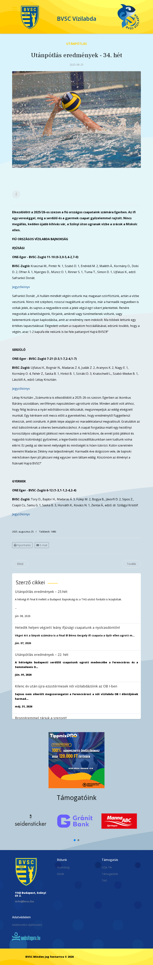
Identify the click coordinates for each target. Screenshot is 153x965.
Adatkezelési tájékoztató (27, 924)
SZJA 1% (107, 867)
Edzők (60, 874)
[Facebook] (16, 194)
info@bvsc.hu (24, 901)
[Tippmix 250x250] (76, 760)
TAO (104, 880)
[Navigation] (14, 9)
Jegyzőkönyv (21, 287)
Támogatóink (110, 874)
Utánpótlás (76, 44)
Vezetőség (63, 867)
